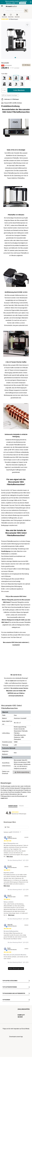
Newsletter (4, 1015)
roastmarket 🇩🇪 (14, 1022)
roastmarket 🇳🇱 (14, 1025)
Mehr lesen (10, 856)
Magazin (4, 1012)
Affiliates (12, 1012)
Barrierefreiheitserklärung (7, 1030)
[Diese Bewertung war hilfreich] (24, 860)
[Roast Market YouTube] (16, 1056)
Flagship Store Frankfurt (28, 1017)
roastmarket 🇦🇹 (14, 1020)
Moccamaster (5, 62)
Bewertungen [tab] (12, 805)
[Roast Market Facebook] (21, 1056)
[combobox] (16, 832)
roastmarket (23, 3)
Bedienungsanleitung (22, 772)
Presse (3, 1027)
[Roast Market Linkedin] (26, 1056)
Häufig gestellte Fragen (23, 1020)
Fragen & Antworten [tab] (21, 806)
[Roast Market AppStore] (13, 1064)
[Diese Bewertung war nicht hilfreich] (26, 860)
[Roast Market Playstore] (18, 1064)
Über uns (4, 1025)
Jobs (3, 1022)
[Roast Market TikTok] (11, 1056)
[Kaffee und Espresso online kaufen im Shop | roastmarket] (11, 6)
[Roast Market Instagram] (6, 1056)
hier (2, 794)
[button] (4, 90)
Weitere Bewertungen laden (16, 968)
